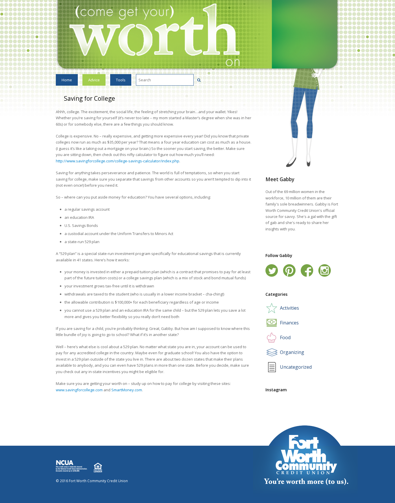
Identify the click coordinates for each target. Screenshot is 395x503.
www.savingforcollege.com (79, 389)
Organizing (292, 352)
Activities (289, 308)
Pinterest (289, 270)
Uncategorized (296, 367)
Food (285, 337)
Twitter (271, 270)
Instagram (324, 270)
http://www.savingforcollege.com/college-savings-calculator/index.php (117, 161)
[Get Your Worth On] (197, 35)
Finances (289, 323)
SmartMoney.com (126, 389)
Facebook (307, 270)
